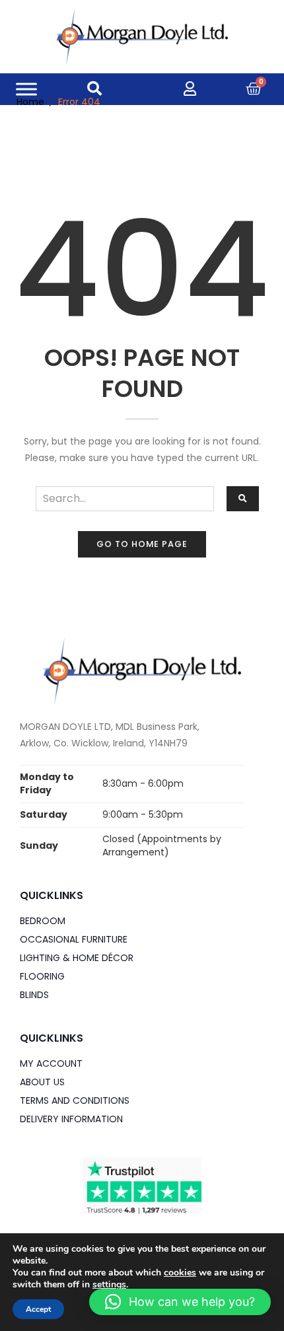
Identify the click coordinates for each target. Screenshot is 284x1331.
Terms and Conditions (74, 1100)
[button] (180, 1302)
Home (30, 101)
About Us (42, 1082)
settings (109, 1285)
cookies (180, 1272)
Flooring (42, 976)
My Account (51, 1063)
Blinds (34, 994)
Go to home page (142, 544)
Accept (38, 1309)
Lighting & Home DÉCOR (76, 957)
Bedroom (42, 920)
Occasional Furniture (73, 939)
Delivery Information (71, 1119)
